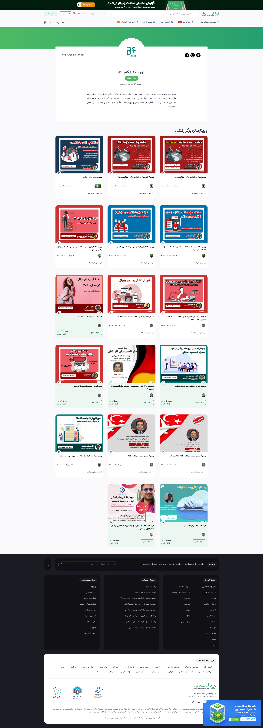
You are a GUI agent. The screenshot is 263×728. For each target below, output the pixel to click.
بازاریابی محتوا (88, 667)
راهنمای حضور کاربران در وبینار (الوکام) (142, 627)
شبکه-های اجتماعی (186, 672)
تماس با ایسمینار (90, 633)
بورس (88, 672)
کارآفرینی (170, 672)
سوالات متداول (91, 610)
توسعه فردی (211, 615)
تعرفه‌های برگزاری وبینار (88, 604)
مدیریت (188, 598)
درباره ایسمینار (91, 592)
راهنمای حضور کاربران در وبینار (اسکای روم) (140, 615)
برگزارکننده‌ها (92, 621)
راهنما (84, 13)
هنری (188, 615)
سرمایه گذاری (141, 672)
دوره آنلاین (144, 667)
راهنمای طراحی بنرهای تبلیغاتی (145, 592)
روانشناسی (212, 627)
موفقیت (73, 667)
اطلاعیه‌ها (77, 13)
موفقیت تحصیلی (205, 672)
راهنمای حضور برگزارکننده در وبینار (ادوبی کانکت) (138, 598)
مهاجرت (187, 604)
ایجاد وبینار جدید (90, 598)
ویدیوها (94, 586)
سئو (98, 672)
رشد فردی (103, 667)
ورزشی (188, 610)
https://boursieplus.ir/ (73, 55)
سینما (214, 639)
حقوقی (213, 621)
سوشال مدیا (110, 672)
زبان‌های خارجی (210, 633)
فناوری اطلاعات (185, 586)
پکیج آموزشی (186, 621)
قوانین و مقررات (91, 615)
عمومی (213, 645)
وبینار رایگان (156, 672)
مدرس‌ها (93, 627)
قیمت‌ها (91, 13)
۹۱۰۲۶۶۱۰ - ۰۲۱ (199, 693)
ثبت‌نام (52, 22)
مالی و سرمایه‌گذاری (209, 586)
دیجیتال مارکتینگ (191, 667)
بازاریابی (213, 598)
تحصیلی (213, 610)
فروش (62, 667)
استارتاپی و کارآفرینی (209, 592)
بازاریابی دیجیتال (173, 667)
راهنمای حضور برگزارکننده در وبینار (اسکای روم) (139, 610)
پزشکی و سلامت (210, 604)
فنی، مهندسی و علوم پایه (181, 592)
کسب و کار (208, 667)
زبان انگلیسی (125, 672)
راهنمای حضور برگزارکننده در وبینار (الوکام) (141, 621)
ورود (59, 22)
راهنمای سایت (151, 586)
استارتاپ (116, 667)
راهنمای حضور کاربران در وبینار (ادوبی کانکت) (140, 604)
